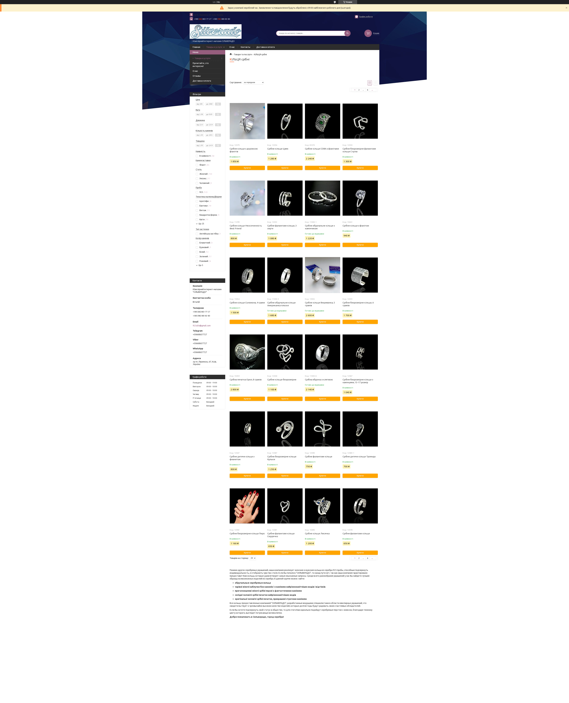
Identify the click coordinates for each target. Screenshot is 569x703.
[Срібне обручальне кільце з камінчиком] (322, 198)
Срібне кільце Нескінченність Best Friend (246, 227)
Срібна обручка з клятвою (319, 379)
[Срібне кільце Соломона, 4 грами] (247, 275)
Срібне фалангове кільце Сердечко (281, 535)
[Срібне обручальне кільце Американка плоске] (284, 275)
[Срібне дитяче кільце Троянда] (360, 429)
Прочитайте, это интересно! (201, 64)
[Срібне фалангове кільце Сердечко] (284, 506)
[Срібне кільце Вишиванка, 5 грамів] (322, 275)
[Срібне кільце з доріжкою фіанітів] (247, 121)
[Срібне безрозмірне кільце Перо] (247, 506)
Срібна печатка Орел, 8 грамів (246, 379)
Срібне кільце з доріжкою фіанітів (244, 150)
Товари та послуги (243, 54)
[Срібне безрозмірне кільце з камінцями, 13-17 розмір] (360, 352)
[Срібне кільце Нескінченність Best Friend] (247, 198)
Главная (196, 47)
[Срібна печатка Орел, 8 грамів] (247, 352)
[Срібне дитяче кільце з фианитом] (247, 429)
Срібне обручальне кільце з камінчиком (320, 227)
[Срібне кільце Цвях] (284, 121)
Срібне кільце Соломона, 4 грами (247, 302)
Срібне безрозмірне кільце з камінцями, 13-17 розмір (358, 381)
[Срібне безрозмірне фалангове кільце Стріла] (360, 121)
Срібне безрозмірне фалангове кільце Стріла (359, 150)
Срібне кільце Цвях (277, 148)
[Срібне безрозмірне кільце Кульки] (284, 429)
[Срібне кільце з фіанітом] (360, 198)
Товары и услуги (214, 47)
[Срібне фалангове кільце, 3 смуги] (284, 198)
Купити (247, 168)
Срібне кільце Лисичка (317, 533)
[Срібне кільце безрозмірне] (284, 352)
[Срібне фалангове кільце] (322, 429)
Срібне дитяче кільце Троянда (359, 456)
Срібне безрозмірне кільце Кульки (281, 458)
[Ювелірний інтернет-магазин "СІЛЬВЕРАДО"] (216, 31)
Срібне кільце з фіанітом (356, 225)
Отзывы (197, 76)
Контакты (245, 47)
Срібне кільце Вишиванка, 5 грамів (320, 304)
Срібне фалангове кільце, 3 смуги (282, 227)
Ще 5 (201, 265)
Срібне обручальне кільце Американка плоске (281, 304)
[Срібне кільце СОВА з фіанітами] (322, 121)
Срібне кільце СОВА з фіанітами (322, 148)
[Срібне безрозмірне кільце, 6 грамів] (360, 275)
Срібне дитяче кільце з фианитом (242, 458)
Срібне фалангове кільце (318, 456)
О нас (232, 47)
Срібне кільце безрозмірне (281, 379)
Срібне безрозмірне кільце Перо (247, 533)
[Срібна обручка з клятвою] (322, 352)
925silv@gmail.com (202, 325)
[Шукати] (347, 33)
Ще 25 (201, 224)
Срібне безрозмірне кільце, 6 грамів (358, 304)
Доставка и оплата (265, 47)
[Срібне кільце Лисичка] (322, 506)
